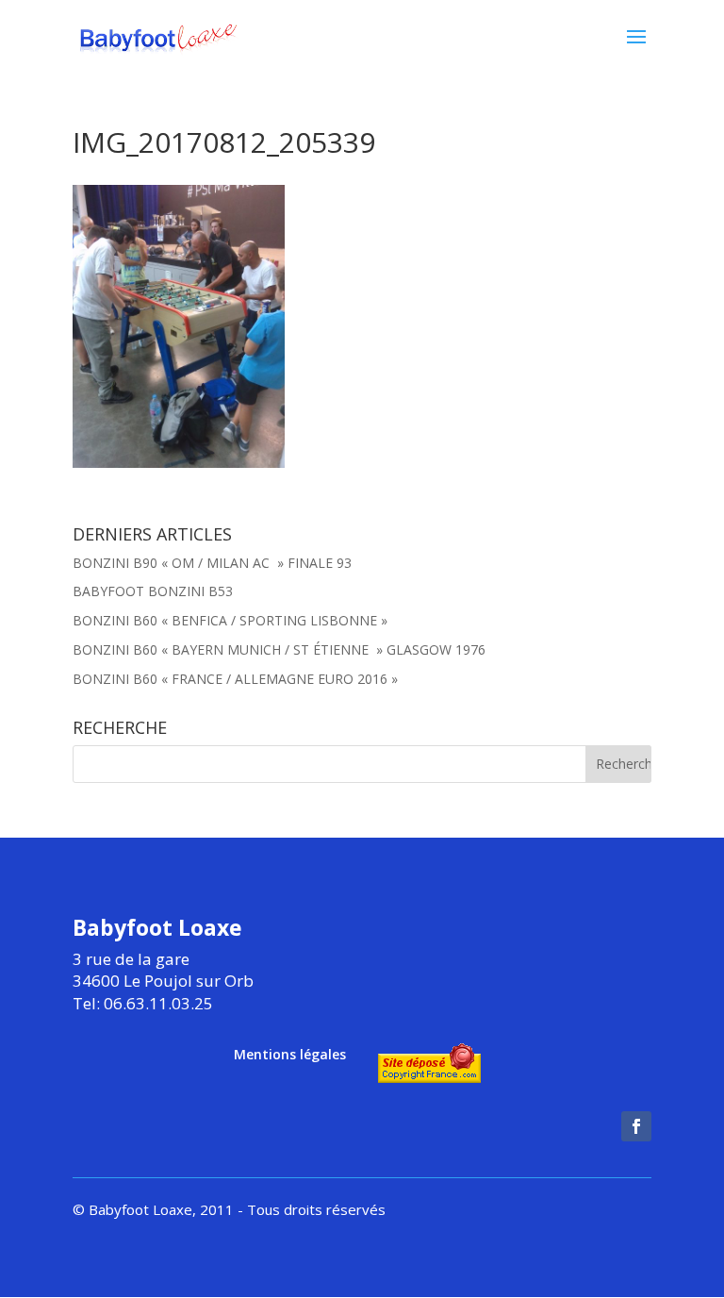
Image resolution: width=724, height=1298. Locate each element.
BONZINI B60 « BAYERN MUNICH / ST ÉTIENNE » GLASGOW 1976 (279, 649)
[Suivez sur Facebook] (636, 1126)
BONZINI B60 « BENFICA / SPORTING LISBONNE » (230, 620)
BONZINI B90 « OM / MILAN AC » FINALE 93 (212, 563)
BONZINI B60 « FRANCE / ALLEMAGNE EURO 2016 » (235, 679)
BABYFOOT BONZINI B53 (153, 591)
